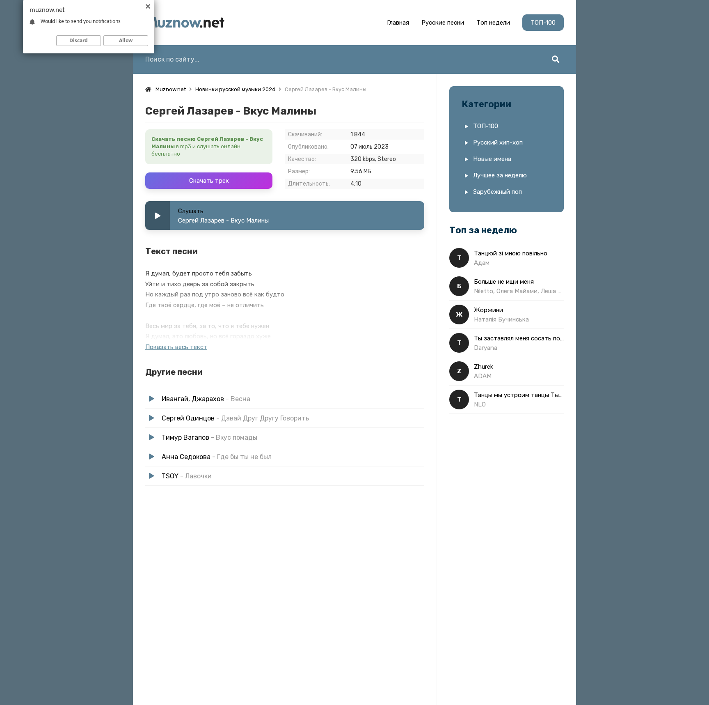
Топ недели (493, 22)
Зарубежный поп (497, 191)
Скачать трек (209, 180)
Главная (398, 22)
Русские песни (442, 22)
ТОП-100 (543, 22)
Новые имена (492, 159)
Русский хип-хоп (498, 142)
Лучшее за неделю (500, 175)
